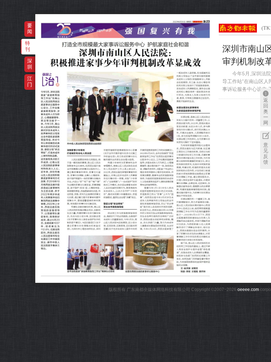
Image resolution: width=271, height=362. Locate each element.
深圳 (29, 64)
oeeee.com (248, 289)
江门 (29, 81)
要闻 (29, 28)
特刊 (27, 46)
